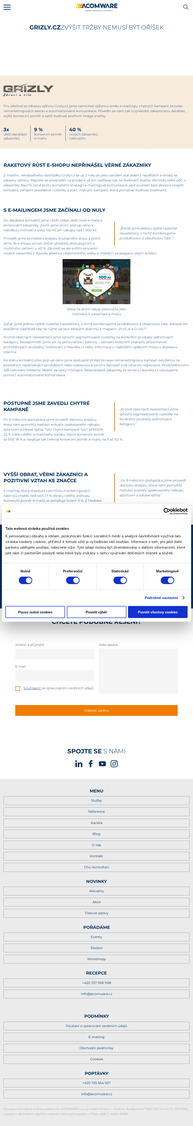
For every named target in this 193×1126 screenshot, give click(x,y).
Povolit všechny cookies (158, 612)
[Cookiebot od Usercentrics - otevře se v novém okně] (167, 511)
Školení (97, 948)
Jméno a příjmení (29, 645)
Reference (96, 811)
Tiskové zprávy (97, 913)
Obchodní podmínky (96, 1048)
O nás (96, 845)
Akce (96, 902)
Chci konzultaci (96, 867)
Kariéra (96, 823)
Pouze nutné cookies (35, 612)
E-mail (20, 666)
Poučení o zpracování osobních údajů (96, 1026)
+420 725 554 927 (96, 1083)
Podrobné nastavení (161, 598)
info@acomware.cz (96, 994)
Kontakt (96, 856)
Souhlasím (32, 688)
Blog (96, 834)
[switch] (73, 580)
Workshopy (96, 959)
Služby (96, 800)
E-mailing (96, 1037)
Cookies (96, 1059)
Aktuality (96, 891)
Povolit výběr (96, 612)
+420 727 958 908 (96, 983)
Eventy (96, 937)
